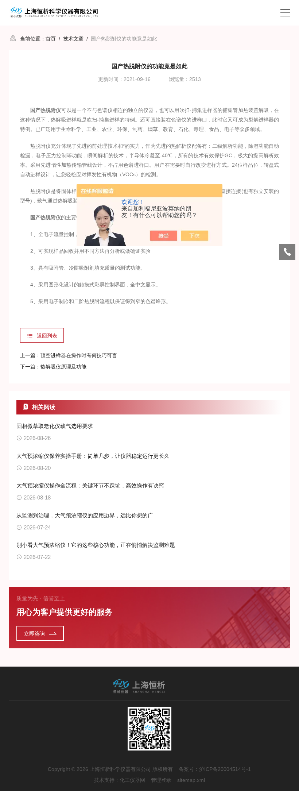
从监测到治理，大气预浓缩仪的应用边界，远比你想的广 (84, 515)
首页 (51, 39)
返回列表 (47, 336)
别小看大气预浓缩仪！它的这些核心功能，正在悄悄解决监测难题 (95, 545)
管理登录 (161, 780)
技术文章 (73, 39)
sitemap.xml (191, 780)
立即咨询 (35, 633)
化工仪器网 (132, 780)
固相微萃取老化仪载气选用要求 (54, 426)
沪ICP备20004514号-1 (225, 769)
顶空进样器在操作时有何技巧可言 (78, 355)
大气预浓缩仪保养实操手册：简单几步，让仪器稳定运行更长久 (93, 456)
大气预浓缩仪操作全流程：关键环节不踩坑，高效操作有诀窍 (90, 485)
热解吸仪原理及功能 (63, 367)
